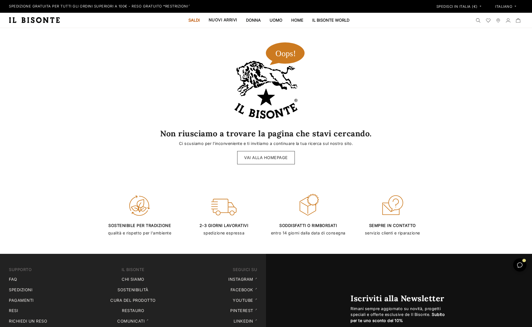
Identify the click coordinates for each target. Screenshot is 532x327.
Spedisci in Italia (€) (457, 7)
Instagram (243, 279)
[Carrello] (518, 20)
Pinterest (244, 310)
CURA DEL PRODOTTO (133, 300)
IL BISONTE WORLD (330, 20)
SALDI (194, 20)
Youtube (246, 300)
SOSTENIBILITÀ (133, 289)
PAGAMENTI (21, 300)
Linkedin (246, 320)
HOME (297, 20)
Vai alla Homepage (266, 157)
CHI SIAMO (133, 279)
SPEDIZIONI (20, 289)
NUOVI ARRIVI (223, 19)
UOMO (276, 20)
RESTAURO (133, 310)
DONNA (253, 20)
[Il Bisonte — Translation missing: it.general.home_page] (36, 20)
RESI (13, 310)
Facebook (245, 289)
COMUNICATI (145, 320)
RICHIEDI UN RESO (28, 321)
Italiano (504, 7)
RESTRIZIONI (176, 6)
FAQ (13, 279)
